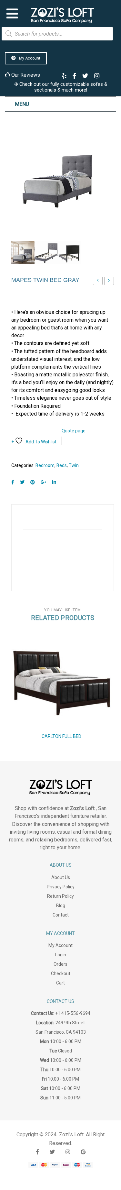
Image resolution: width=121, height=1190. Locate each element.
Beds (61, 465)
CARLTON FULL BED (61, 736)
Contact (61, 915)
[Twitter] (22, 482)
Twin (74, 465)
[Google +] (43, 482)
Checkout (60, 973)
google (83, 1152)
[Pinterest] (32, 482)
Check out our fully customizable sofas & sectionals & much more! (62, 87)
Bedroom (45, 465)
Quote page (74, 430)
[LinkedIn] (54, 482)
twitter (52, 1152)
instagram (68, 1152)
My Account (29, 58)
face (37, 1152)
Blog (60, 905)
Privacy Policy (61, 886)
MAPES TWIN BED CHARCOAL (98, 282)
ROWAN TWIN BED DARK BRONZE (109, 282)
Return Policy (60, 896)
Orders (60, 964)
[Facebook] (12, 482)
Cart (60, 982)
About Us (60, 877)
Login (60, 954)
